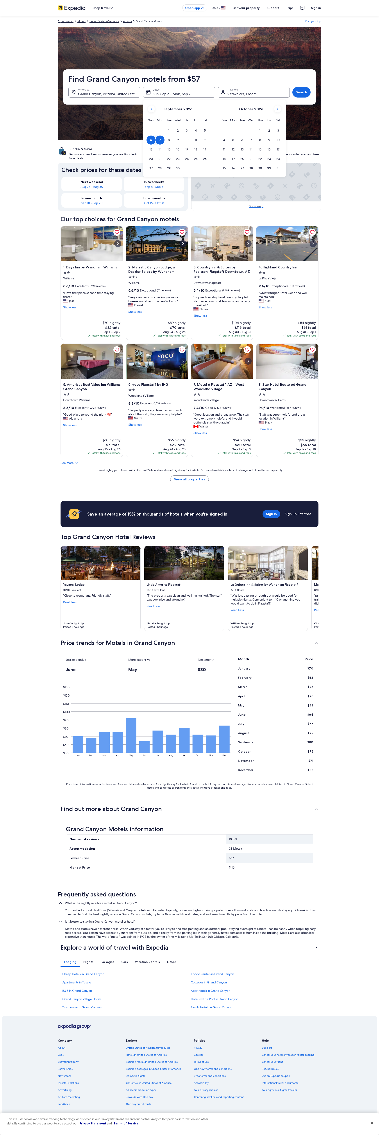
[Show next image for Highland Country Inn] (313, 243)
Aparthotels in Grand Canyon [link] (210, 991)
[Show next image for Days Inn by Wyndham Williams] (117, 243)
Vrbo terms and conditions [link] (210, 1076)
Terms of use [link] (201, 1062)
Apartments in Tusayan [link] (77, 982)
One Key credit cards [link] (138, 1104)
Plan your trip (313, 21)
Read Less (70, 602)
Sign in (316, 8)
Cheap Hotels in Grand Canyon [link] (83, 974)
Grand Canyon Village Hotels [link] (81, 999)
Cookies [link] (198, 1055)
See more (67, 463)
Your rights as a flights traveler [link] (279, 1090)
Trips (289, 8)
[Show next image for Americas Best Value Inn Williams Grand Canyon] (117, 361)
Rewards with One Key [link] (139, 1097)
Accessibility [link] (201, 1083)
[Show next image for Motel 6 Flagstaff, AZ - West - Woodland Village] (248, 361)
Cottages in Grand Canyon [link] (209, 982)
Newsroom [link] (64, 1076)
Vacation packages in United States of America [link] (153, 1069)
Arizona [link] (127, 21)
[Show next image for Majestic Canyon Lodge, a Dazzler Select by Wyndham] (182, 243)
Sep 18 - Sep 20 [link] (91, 203)
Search (301, 92)
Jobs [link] (61, 1055)
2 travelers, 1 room (242, 94)
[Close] (372, 1123)
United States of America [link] (104, 21)
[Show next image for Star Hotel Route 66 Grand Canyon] (313, 361)
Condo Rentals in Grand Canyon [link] (212, 974)
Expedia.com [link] (65, 21)
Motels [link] (81, 21)
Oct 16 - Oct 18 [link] (154, 203)
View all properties (189, 479)
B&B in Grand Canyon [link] (77, 991)
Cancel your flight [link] (272, 1062)
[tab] (70, 962)
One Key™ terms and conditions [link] (213, 1069)
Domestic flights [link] (135, 1076)
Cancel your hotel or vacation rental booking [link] (288, 1055)
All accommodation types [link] (141, 1090)
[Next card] (313, 588)
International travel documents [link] (280, 1083)
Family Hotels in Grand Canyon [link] (211, 1007)
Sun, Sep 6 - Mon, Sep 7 (172, 94)
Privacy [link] (198, 1048)
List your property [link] (68, 1062)
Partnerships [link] (65, 1069)
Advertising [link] (65, 1090)
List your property (246, 8)
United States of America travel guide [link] (148, 1048)
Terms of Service (126, 1123)
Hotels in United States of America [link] (146, 1055)
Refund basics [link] (270, 1069)
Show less (70, 307)
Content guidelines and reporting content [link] (219, 1097)
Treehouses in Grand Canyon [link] (82, 1007)
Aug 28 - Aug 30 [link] (91, 187)
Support (273, 8)
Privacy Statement (92, 1123)
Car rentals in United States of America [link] (149, 1083)
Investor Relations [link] (68, 1083)
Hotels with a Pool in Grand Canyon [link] (214, 999)
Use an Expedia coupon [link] (276, 1076)
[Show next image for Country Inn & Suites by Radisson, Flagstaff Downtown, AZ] (248, 243)
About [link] (61, 1048)
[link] (116, 232)
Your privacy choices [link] (206, 1090)
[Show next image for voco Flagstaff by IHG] (182, 361)
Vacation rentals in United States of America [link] (152, 1062)
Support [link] (267, 1048)
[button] (168, 130)
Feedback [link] (64, 1104)
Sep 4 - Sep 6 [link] (154, 187)
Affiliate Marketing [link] (69, 1097)
